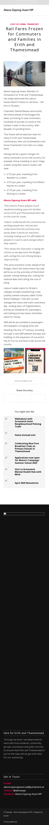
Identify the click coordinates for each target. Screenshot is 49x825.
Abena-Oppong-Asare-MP (28, 794)
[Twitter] (22, 2)
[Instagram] (30, 2)
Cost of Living (18, 24)
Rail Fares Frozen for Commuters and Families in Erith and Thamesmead (24, 39)
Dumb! (6, 816)
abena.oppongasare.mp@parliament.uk (24, 786)
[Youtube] (34, 2)
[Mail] (26, 2)
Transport (33, 24)
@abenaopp (19, 790)
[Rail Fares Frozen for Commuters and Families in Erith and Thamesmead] (24, 73)
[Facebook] (18, 2)
